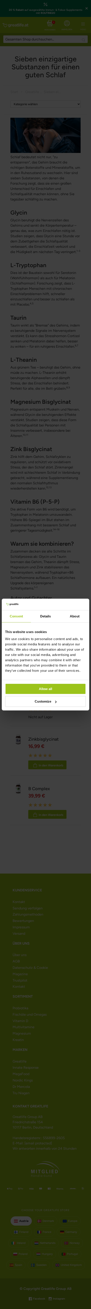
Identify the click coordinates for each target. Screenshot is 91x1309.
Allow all (45, 688)
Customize (43, 701)
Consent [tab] (16, 616)
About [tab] (75, 616)
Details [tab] (45, 616)
